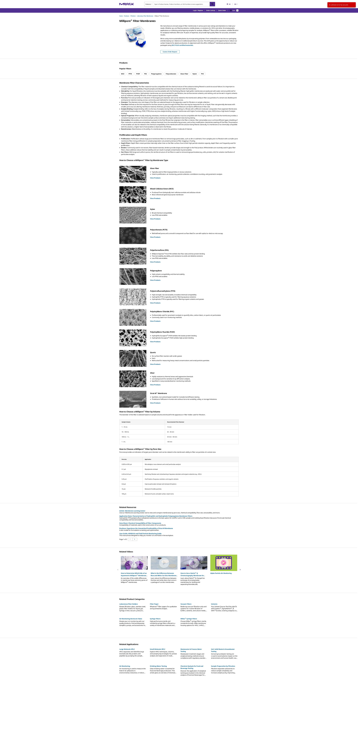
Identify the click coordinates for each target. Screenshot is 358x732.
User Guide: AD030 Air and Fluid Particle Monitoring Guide (140, 533)
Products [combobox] (148, 4)
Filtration (133, 16)
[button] (198, 10)
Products (126, 16)
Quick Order (222, 10)
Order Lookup (210, 10)
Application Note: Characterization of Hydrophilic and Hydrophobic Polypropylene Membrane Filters (155, 516)
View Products (155, 178)
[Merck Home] (126, 4)
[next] (240, 569)
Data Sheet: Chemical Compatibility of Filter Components (140, 523)
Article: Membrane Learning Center (132, 511)
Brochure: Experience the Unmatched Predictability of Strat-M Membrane (146, 528)
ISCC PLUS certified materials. (182, 45)
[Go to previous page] (135, 539)
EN (235, 4)
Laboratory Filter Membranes (145, 16)
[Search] (212, 4)
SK (229, 4)
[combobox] (179, 4)
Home (121, 16)
